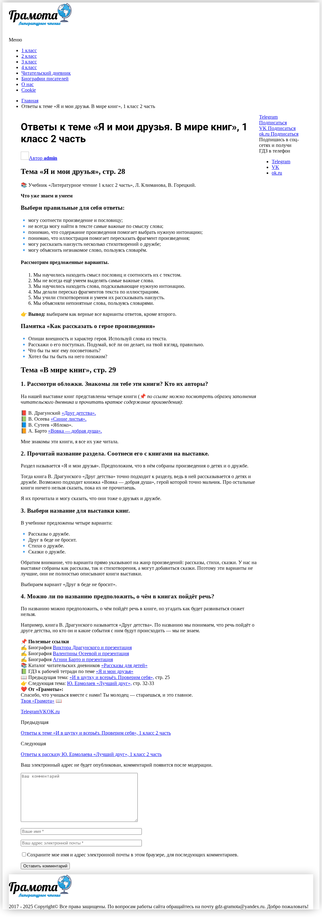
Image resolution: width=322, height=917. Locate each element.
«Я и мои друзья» (114, 671)
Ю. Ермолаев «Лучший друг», (99, 683)
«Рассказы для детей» (124, 665)
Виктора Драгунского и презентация (92, 647)
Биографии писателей (45, 78)
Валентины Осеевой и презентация (91, 653)
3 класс (29, 61)
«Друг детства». (79, 413)
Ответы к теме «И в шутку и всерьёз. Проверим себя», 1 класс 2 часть (96, 733)
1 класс (29, 50)
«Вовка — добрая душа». (75, 431)
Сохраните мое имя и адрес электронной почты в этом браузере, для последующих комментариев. (132, 854)
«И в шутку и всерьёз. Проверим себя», (111, 677)
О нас (27, 84)
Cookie (28, 90)
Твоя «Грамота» (37, 701)
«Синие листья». (68, 419)
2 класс (29, 56)
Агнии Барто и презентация (83, 659)
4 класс (29, 67)
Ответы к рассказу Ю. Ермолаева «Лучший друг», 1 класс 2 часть (91, 754)
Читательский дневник (46, 73)
